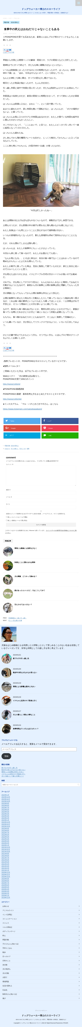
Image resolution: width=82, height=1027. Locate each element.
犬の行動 (5, 973)
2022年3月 (5, 841)
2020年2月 (5, 893)
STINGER (65, 1023)
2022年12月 (6, 822)
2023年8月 (5, 805)
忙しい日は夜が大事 (15, 620)
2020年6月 (5, 885)
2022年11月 (6, 824)
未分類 (4, 965)
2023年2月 (5, 818)
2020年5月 (5, 887)
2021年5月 (5, 862)
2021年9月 (5, 853)
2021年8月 (5, 856)
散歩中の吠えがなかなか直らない (25, 672)
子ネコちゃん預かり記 (10, 944)
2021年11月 (6, 849)
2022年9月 (5, 828)
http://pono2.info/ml (11, 384)
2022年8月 (5, 830)
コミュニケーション (9, 919)
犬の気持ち (6, 969)
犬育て (4, 977)
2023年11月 (6, 799)
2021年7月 (5, 858)
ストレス (5, 923)
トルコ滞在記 (7, 927)
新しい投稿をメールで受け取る (17, 520)
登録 (6, 756)
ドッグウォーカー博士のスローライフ (41, 9)
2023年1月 (5, 820)
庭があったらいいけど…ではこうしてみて (29, 590)
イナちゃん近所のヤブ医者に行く (25, 700)
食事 (28, 448)
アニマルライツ (8, 910)
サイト (8, 504)
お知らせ (5, 906)
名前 (8, 490)
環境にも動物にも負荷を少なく (25, 548)
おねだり (7, 448)
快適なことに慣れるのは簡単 (24, 562)
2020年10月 (6, 876)
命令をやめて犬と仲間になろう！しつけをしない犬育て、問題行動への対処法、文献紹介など (41, 1019)
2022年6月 (5, 835)
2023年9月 (5, 803)
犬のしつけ (22, 448)
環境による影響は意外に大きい (24, 686)
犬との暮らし (15, 448)
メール (9, 497)
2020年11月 (6, 874)
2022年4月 (5, 839)
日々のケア (6, 956)
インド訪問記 (7, 914)
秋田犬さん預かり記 (9, 994)
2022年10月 (6, 826)
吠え (4, 935)
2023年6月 (5, 809)
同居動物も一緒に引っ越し (17, 618)
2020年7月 (5, 883)
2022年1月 (5, 845)
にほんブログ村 (8, 52)
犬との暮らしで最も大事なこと (24, 714)
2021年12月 (6, 847)
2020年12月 (6, 872)
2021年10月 (6, 851)
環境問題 (5, 981)
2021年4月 (5, 864)
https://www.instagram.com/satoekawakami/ (22, 409)
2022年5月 (5, 837)
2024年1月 (5, 795)
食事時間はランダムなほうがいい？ (26, 729)
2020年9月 (5, 879)
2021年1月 (5, 870)
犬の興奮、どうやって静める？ (25, 576)
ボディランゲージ (8, 931)
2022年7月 (5, 833)
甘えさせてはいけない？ (23, 604)
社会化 (4, 990)
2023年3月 (5, 816)
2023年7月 (5, 807)
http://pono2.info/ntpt (12, 399)
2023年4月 (5, 814)
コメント (9, 464)
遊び (4, 998)
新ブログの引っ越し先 (21, 658)
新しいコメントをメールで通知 (17, 517)
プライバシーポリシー (41, 1010)
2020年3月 (5, 891)
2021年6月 (5, 860)
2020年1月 (5, 895)
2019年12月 (6, 897)
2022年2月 (5, 843)
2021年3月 (5, 866)
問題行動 (7, 445)
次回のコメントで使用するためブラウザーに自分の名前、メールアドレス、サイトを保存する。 (36, 513)
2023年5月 (5, 812)
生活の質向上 (15, 445)
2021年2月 (5, 868)
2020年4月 (5, 889)
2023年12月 (6, 797)
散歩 (4, 952)
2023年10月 (6, 801)
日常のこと (6, 961)
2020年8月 (5, 881)
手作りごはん (7, 948)
